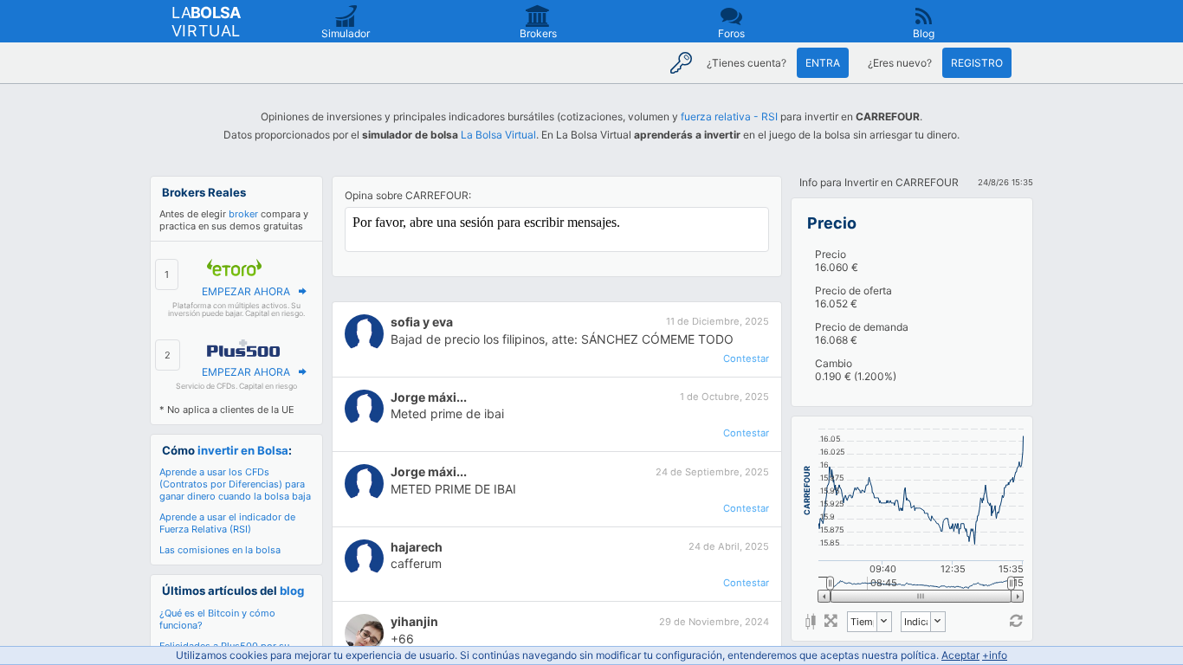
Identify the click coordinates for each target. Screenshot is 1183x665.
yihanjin (414, 621)
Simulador (345, 33)
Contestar (746, 358)
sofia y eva (422, 321)
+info (994, 655)
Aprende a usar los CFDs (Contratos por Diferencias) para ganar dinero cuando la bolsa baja (235, 484)
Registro (977, 62)
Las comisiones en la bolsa (220, 550)
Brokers (538, 33)
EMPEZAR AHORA (246, 291)
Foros (731, 33)
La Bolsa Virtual (498, 134)
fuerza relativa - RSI (729, 116)
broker (243, 214)
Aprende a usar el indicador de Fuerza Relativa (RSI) (227, 523)
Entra (822, 62)
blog (292, 590)
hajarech (417, 546)
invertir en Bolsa (242, 450)
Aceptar (960, 655)
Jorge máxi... (429, 397)
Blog (923, 33)
